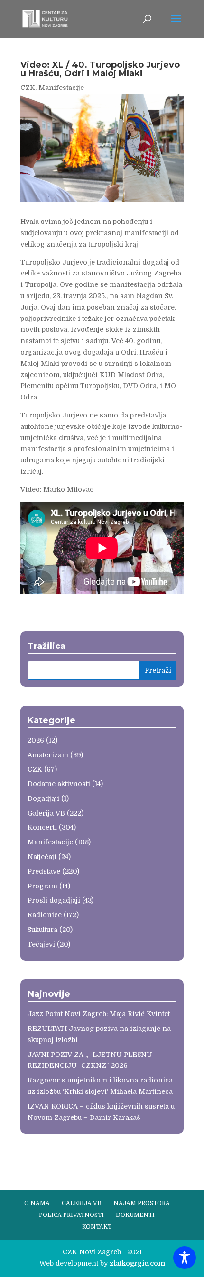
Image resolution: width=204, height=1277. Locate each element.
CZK (27, 87)
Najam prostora (141, 1203)
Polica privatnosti (71, 1215)
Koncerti (42, 827)
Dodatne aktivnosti (59, 784)
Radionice (45, 915)
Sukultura (42, 929)
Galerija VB (46, 813)
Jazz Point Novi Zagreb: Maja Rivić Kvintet (99, 1014)
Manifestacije (61, 87)
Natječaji (42, 856)
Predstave (44, 871)
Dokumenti (135, 1215)
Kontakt (96, 1227)
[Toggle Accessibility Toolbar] (184, 1257)
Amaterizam (48, 755)
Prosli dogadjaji (54, 900)
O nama (37, 1203)
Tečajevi (41, 944)
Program (42, 886)
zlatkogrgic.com (137, 1263)
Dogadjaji (43, 798)
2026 (36, 740)
